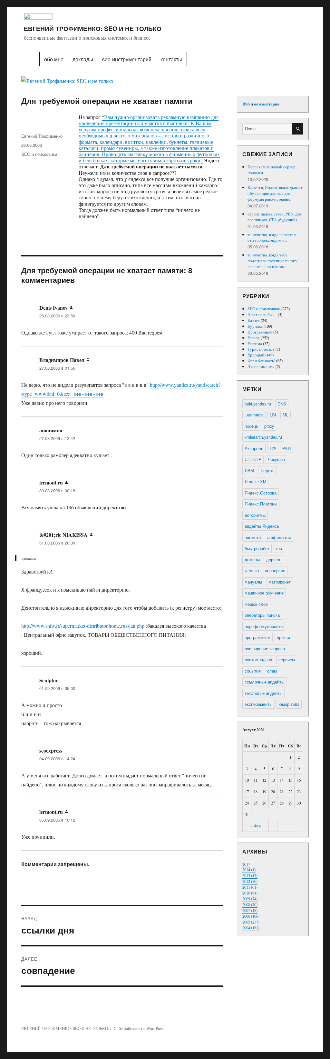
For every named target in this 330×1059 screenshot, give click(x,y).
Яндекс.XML (257, 481)
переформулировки (264, 626)
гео (279, 548)
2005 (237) (250, 922)
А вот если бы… (262, 314)
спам (272, 671)
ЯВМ (249, 470)
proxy (269, 426)
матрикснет (279, 582)
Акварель (254, 448)
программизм (257, 637)
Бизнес (254, 320)
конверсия (275, 570)
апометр (253, 537)
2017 (246, 864)
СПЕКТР (253, 459)
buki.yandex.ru (258, 404)
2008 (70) (249, 904)
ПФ (273, 448)
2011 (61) (249, 887)
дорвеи (273, 559)
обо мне (53, 59)
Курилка (255, 326)
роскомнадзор (258, 659)
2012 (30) (249, 881)
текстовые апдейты (263, 693)
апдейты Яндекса (262, 526)
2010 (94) (249, 893)
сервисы (286, 659)
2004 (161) (250, 928)
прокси (283, 637)
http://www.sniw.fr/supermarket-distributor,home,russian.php (82, 625)
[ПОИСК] (297, 129)
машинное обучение (264, 593)
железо (252, 570)
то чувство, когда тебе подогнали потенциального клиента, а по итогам (272, 260)
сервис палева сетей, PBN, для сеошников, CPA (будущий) (275, 217)
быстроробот (257, 548)
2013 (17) (249, 875)
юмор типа (289, 704)
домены (252, 559)
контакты (171, 59)
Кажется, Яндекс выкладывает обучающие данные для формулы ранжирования (275, 193)
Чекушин (276, 459)
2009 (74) (249, 899)
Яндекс (267, 470)
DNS (281, 404)
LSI (273, 415)
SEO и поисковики (39, 154)
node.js (251, 426)
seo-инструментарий (126, 59)
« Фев (256, 826)
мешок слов (256, 604)
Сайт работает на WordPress (139, 1028)
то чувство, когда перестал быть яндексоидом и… (272, 237)
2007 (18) (249, 910)
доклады (83, 59)
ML (285, 415)
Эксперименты (261, 366)
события (253, 671)
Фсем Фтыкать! (261, 361)
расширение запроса (265, 648)
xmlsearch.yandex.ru (263, 437)
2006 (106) (250, 916)
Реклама (255, 343)
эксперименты (258, 704)
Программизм (260, 332)
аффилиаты (279, 537)
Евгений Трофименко (42, 136)
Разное (254, 338)
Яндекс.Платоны (261, 504)
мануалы (253, 582)
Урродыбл (257, 355)
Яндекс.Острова (261, 493)
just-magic (254, 415)
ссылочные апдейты (264, 682)
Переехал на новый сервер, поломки (272, 169)
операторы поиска (262, 615)
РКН (286, 448)
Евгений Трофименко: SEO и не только (92, 28)
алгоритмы (255, 515)
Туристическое (261, 349)
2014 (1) (249, 870)
